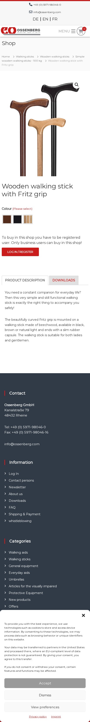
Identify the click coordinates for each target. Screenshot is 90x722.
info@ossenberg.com (47, 12)
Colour (17, 209)
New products (19, 600)
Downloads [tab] (63, 280)
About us (15, 494)
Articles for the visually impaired (33, 586)
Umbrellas (16, 579)
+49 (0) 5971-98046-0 (47, 4)
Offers (13, 606)
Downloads (17, 501)
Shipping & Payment (24, 514)
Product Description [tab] (25, 280)
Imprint (56, 716)
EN (45, 19)
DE (36, 19)
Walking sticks (25, 56)
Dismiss (45, 695)
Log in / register (20, 252)
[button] (83, 615)
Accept (45, 683)
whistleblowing (20, 521)
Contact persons (21, 480)
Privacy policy (38, 716)
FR (54, 19)
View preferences (45, 707)
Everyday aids (19, 573)
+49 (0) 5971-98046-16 (30, 432)
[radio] (7, 219)
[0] (80, 31)
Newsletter (17, 487)
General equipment (23, 566)
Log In (14, 474)
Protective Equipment (26, 593)
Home (6, 56)
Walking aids (18, 552)
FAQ (12, 507)
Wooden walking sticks (54, 56)
